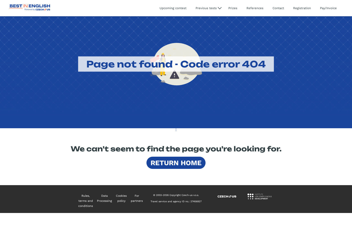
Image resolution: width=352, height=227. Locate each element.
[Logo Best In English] (29, 8)
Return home (176, 163)
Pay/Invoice (328, 8)
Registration (302, 8)
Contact (278, 8)
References (254, 8)
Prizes (232, 8)
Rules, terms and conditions (85, 200)
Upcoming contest (173, 8)
